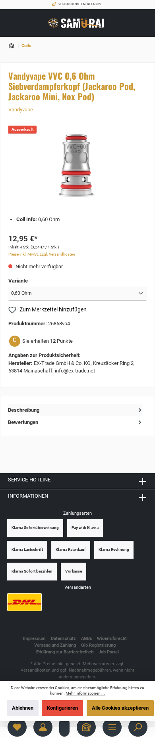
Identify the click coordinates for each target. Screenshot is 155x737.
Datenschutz (63, 638)
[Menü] (112, 727)
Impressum (34, 638)
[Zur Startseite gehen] (77, 23)
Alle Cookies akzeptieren (120, 708)
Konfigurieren (62, 708)
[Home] (86, 727)
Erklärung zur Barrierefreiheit (65, 652)
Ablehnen (22, 708)
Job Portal (109, 652)
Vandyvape (20, 110)
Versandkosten (35, 670)
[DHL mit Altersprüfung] (24, 602)
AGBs (86, 638)
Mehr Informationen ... (85, 693)
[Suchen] (137, 727)
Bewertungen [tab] (23, 422)
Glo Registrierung (98, 645)
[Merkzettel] (17, 727)
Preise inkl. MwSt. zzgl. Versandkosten (41, 254)
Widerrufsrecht (112, 638)
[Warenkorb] (64, 727)
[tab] (75, 410)
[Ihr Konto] (42, 727)
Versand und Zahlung (55, 645)
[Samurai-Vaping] (12, 45)
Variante (18, 281)
